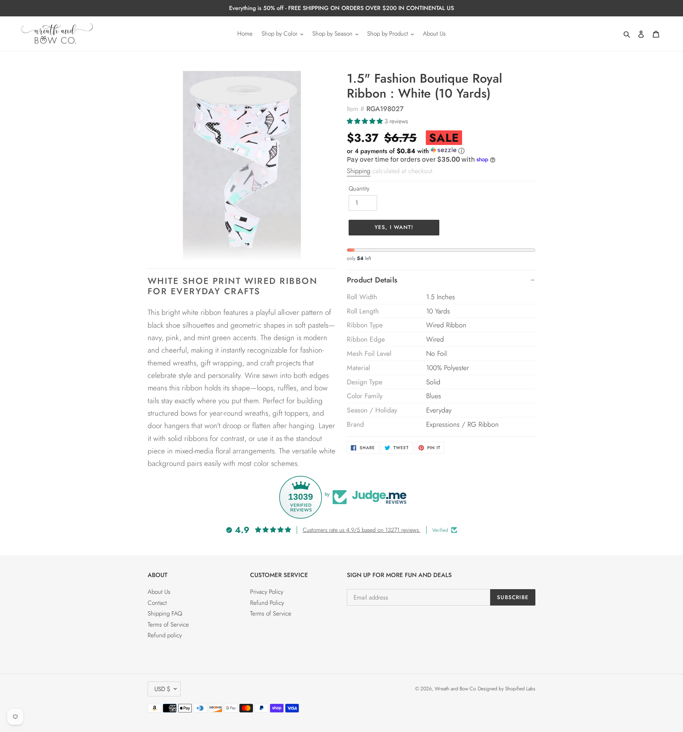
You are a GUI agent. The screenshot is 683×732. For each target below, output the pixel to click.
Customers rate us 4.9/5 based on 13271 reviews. (361, 530)
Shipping (358, 171)
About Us (159, 591)
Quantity (359, 188)
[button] (366, 121)
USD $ (162, 689)
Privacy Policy (266, 591)
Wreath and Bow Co (455, 688)
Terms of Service (168, 624)
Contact (157, 602)
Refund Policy (267, 602)
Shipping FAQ (165, 613)
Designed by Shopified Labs (506, 688)
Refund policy (165, 635)
